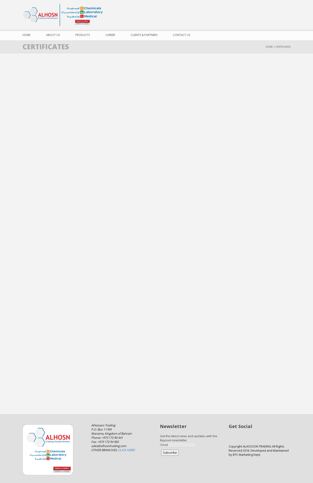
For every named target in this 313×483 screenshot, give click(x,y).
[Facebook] (260, 11)
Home (26, 35)
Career (110, 35)
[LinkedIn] (287, 11)
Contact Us (181, 35)
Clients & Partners (144, 35)
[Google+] (278, 11)
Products (82, 35)
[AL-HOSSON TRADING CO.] (64, 15)
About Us (53, 35)
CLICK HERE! (126, 450)
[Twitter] (269, 11)
